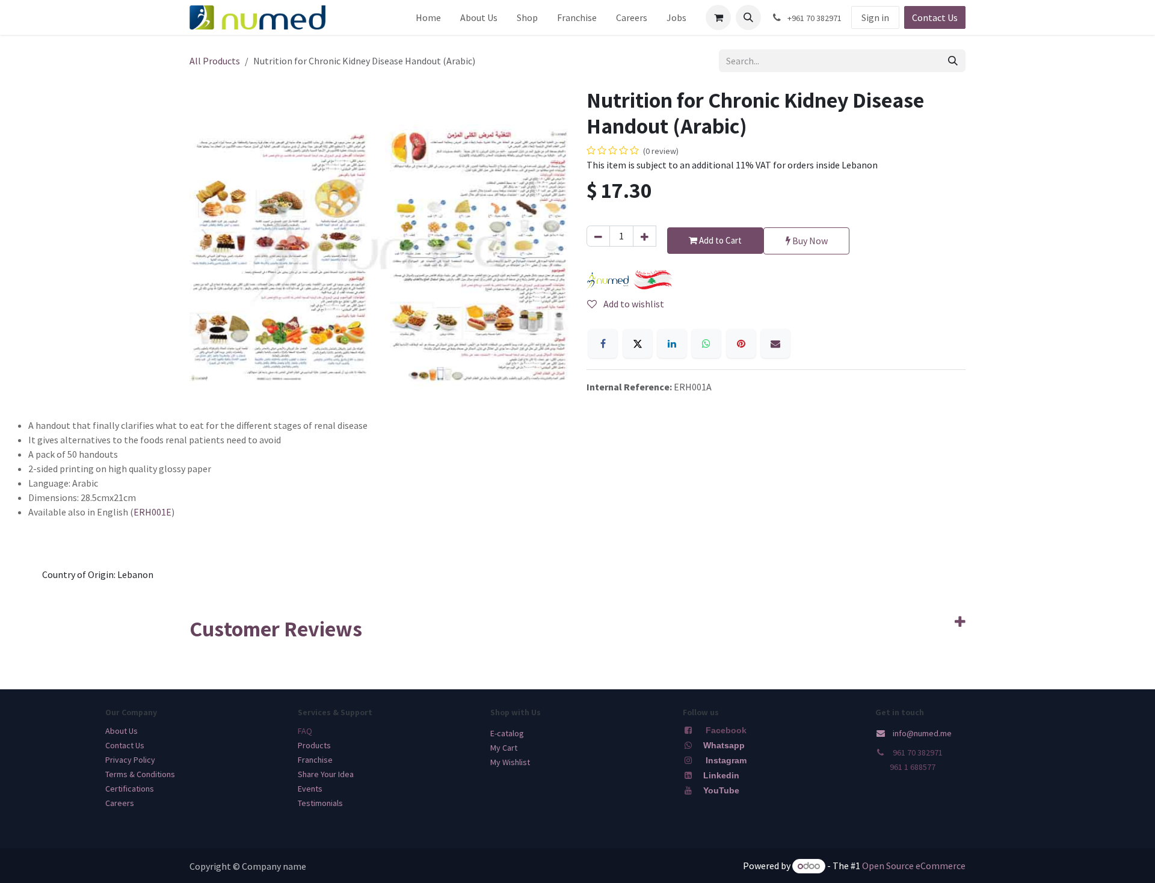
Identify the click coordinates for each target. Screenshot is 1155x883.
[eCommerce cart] (718, 17)
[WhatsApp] (706, 343)
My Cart (503, 747)
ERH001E (152, 512)
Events (310, 788)
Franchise (315, 759)
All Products (214, 61)
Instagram (726, 760)
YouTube (721, 790)
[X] (637, 343)
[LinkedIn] (672, 343)
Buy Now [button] (809, 241)
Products (314, 745)
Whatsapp (724, 745)
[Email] (775, 343)
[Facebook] (602, 343)
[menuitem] (428, 17)
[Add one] (644, 236)
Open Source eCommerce (914, 866)
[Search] (953, 60)
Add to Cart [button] (719, 240)
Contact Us (935, 17)
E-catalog (507, 733)
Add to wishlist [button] (633, 304)
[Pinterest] (741, 343)
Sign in (875, 17)
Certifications (129, 788)
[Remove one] (598, 236)
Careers (119, 803)
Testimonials (320, 803)
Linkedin (720, 775)
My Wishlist (510, 762)
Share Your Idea (326, 774)
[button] (748, 17)
